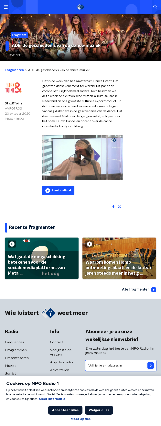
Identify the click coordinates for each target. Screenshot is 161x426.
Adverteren (59, 370)
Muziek (10, 366)
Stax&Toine (13, 103)
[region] (82, 157)
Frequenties (14, 342)
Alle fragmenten (135, 289)
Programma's (16, 350)
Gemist (10, 374)
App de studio (61, 362)
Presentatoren (17, 358)
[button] (6, 7)
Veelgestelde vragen (61, 352)
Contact (56, 342)
